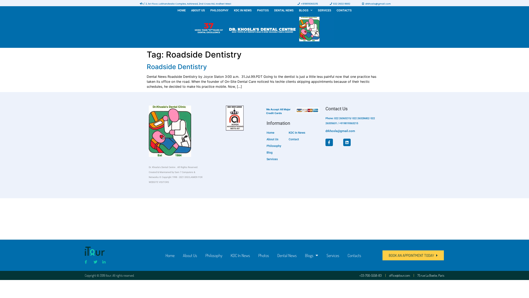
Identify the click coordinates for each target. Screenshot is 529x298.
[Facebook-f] (329, 142)
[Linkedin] (347, 142)
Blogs (304, 10)
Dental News (284, 10)
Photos (263, 10)
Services (324, 10)
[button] (185, 3)
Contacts (344, 10)
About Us (198, 10)
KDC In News (243, 10)
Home (182, 10)
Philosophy (219, 10)
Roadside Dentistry (177, 67)
